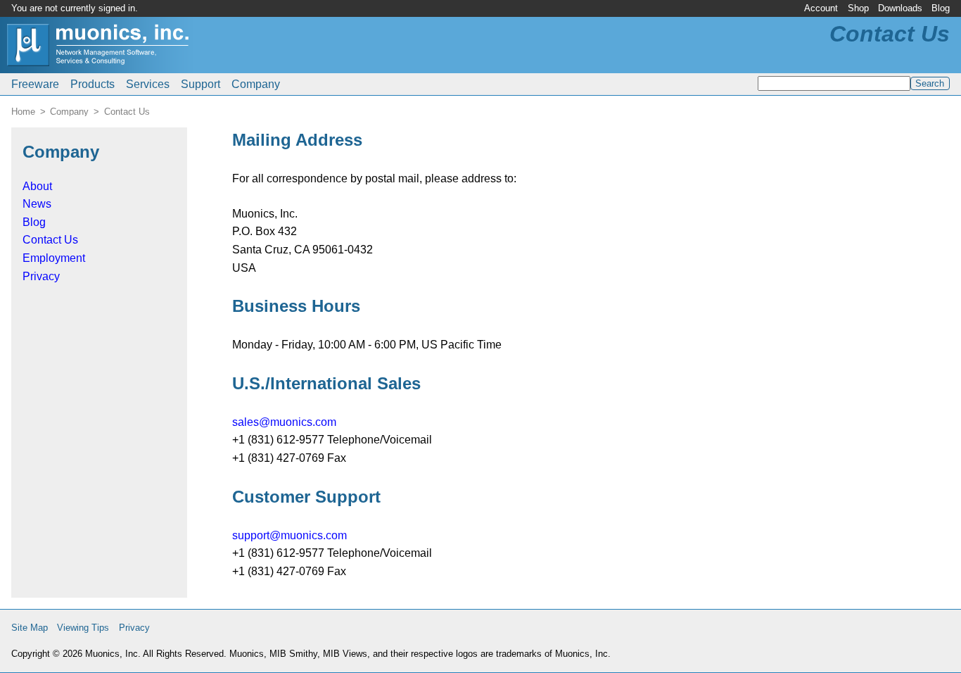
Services (148, 84)
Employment (54, 258)
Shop (858, 8)
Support (200, 84)
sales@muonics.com (284, 422)
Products (92, 84)
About (37, 186)
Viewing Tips (83, 627)
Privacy (41, 276)
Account (821, 8)
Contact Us (50, 240)
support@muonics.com (289, 535)
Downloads (900, 8)
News (37, 204)
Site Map (29, 627)
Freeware (35, 84)
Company (255, 84)
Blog (940, 8)
